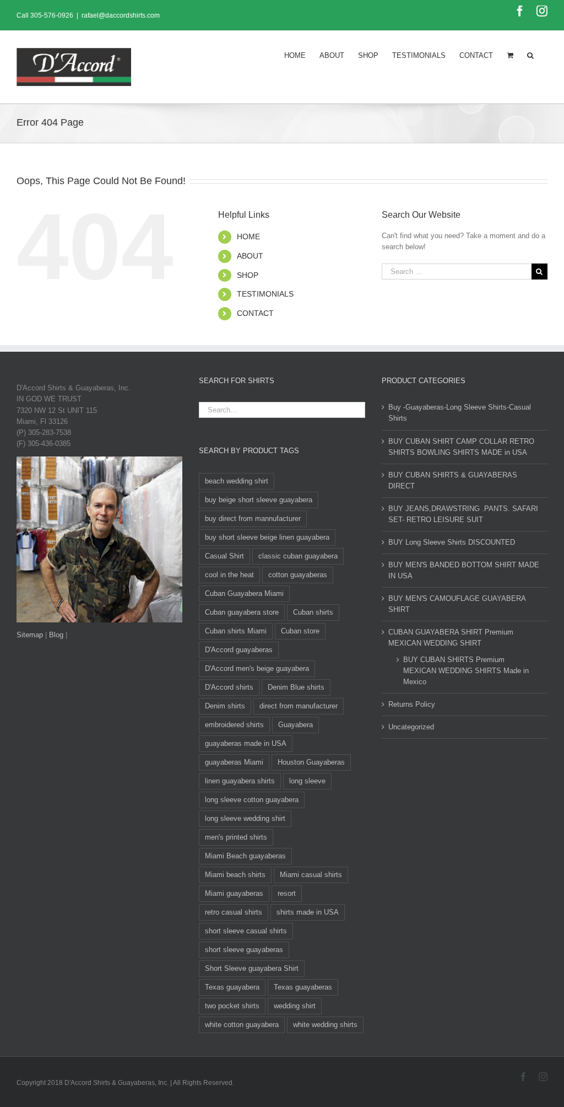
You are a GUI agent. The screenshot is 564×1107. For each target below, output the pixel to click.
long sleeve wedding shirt (245, 818)
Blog (56, 635)
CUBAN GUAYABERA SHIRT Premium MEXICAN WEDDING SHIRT (450, 637)
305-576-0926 (51, 15)
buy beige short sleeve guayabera (258, 500)
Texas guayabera (232, 987)
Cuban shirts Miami (236, 631)
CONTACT (255, 313)
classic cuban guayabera (298, 556)
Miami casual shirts (311, 874)
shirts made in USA (307, 912)
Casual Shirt (224, 556)
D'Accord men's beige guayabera (257, 668)
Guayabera (295, 725)
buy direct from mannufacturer (253, 518)
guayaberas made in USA (245, 743)
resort (287, 893)
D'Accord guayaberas (239, 650)
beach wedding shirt (236, 481)
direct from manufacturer (298, 706)
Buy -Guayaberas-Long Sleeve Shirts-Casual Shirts (459, 412)
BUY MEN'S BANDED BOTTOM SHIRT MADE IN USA (463, 570)
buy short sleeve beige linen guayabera (267, 537)
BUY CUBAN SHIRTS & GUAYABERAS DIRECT (452, 480)
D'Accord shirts (229, 687)
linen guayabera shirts (240, 781)
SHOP (247, 275)
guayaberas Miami (234, 762)
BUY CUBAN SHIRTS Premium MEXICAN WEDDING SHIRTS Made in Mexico (466, 670)
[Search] (530, 54)
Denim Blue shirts (296, 687)
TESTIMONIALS (265, 293)
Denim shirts (225, 706)
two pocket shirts (232, 1006)
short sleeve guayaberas (244, 949)
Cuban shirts (313, 612)
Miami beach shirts (235, 874)
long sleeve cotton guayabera (252, 800)
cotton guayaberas (297, 575)
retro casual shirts (233, 912)
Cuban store (300, 631)
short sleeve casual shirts (246, 931)
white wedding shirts (325, 1024)
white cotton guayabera (242, 1024)
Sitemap (30, 635)
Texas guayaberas (303, 987)
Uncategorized (411, 727)
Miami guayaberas (234, 893)
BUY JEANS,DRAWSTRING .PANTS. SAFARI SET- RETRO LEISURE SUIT (463, 514)
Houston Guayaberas (311, 762)
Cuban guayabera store (242, 612)
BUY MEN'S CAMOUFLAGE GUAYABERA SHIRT (456, 604)
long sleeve (307, 781)
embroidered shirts (234, 725)
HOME (248, 236)
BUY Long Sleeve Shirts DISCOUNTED (451, 542)
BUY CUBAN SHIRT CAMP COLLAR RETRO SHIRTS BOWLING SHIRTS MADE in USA (461, 446)
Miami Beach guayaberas (245, 856)
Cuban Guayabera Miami (244, 593)
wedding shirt (295, 1006)
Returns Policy (411, 704)
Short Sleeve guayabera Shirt (252, 968)
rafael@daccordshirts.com (121, 15)
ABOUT (250, 255)
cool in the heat (229, 575)
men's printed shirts (236, 837)
